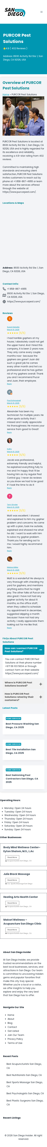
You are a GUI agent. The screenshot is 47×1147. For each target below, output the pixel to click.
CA (30, 861)
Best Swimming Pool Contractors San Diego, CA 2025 (22, 779)
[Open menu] (41, 12)
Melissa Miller (12, 567)
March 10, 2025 (13, 330)
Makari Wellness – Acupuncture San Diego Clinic (22, 921)
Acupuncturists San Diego (17, 861)
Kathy (9, 449)
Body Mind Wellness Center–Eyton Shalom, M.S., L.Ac (21, 849)
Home (6, 94)
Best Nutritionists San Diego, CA (24, 1075)
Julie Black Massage (16, 874)
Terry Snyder (12, 504)
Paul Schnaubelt (14, 400)
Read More (13, 857)
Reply (9, 384)
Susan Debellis (13, 327)
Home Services (13, 719)
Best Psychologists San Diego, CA (25, 1093)
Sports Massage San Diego (21, 884)
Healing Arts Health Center (20, 897)
